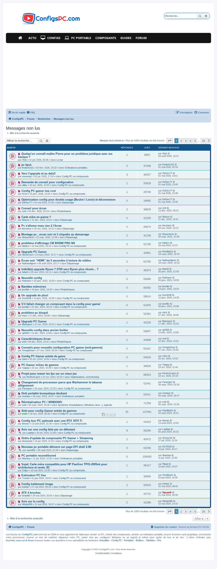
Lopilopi (30, 432)
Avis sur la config (33, 501)
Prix (159, 540)
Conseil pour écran (33, 208)
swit (24, 405)
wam (24, 413)
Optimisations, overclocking (85, 377)
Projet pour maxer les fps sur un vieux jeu (49, 373)
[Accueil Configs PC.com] (21, 38)
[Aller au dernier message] (169, 153)
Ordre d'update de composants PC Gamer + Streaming (57, 438)
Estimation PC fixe (33, 475)
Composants (105, 38)
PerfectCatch (33, 377)
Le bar (60, 160)
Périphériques (64, 211)
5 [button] (195, 141)
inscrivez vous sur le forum (20, 540)
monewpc (27, 176)
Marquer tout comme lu (112, 140)
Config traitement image (37, 484)
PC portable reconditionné (38, 455)
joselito (25, 289)
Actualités (104, 540)
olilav (24, 185)
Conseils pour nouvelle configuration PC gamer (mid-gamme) (61, 347)
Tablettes (150, 540)
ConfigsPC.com (30, 534)
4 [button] (190, 141)
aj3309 (25, 333)
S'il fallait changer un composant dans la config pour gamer (60, 304)
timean (25, 423)
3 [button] (185, 141)
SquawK (167, 492)
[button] (169, 140)
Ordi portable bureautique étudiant (44, 393)
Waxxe (25, 220)
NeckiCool (27, 254)
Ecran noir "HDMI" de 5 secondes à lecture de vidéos (56, 260)
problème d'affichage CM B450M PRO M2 (48, 243)
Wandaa (26, 458)
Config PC (116, 540)
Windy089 (27, 504)
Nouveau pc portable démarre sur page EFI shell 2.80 (56, 446)
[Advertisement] (108, 75)
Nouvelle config (31, 278)
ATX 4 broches (30, 492)
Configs (53, 38)
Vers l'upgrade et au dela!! (38, 173)
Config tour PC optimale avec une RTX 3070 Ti (51, 420)
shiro (24, 359)
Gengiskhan (28, 350)
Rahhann (26, 281)
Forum (141, 38)
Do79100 (167, 446)
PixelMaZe (167, 251)
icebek (25, 487)
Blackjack (27, 324)
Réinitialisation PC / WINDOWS (41, 402)
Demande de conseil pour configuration (47, 182)
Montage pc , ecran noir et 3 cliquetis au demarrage (55, 234)
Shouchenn (28, 237)
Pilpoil (165, 464)
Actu (32, 38)
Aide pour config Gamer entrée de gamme (49, 410)
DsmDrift (26, 298)
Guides (125, 38)
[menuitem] (30, 112)
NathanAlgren (29, 263)
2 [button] (181, 141)
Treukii (25, 478)
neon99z (30, 450)
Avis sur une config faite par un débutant (48, 429)
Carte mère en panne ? (36, 217)
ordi (24, 211)
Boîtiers (140, 540)
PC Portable (81, 38)
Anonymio (27, 441)
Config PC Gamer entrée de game (43, 356)
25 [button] (203, 141)
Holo (24, 160)
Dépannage (68, 202)
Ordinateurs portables (76, 167)
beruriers (26, 228)
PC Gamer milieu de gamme (39, 365)
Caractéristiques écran (36, 338)
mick (24, 315)
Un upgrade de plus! (34, 295)
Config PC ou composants (75, 176)
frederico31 (28, 167)
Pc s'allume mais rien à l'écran (41, 225)
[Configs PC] (45, 20)
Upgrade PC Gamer (34, 251)
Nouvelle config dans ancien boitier (44, 330)
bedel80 (26, 495)
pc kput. (26, 164)
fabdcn (25, 246)
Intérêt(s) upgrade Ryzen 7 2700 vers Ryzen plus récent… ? (60, 269)
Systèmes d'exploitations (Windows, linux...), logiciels (85, 405)
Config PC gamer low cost (38, 190)
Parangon (27, 388)
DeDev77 (167, 173)
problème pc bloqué (34, 312)
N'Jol (24, 193)
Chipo (25, 470)
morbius (26, 396)
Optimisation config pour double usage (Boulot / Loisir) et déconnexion (68, 199)
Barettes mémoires (33, 286)
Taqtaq (25, 368)
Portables (129, 540)
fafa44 (25, 272)
